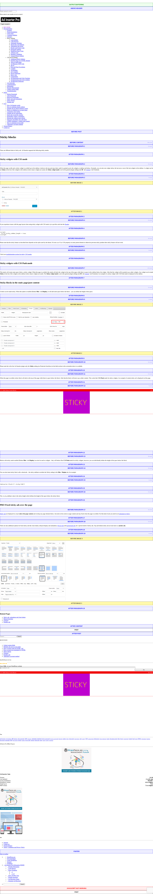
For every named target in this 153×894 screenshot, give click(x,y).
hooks (136, 738)
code (81, 738)
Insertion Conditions (16, 54)
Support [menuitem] (9, 862)
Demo (5, 92)
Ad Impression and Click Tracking (20, 78)
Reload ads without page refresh (16, 118)
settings (32, 740)
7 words (150, 385)
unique (44, 740)
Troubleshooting (11, 91)
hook (133, 738)
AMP (26, 738)
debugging (96, 738)
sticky (41, 740)
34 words (150, 521)
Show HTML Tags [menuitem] (13, 875)
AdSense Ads (14, 52)
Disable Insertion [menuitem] (13, 877)
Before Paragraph (12, 94)
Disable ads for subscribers (14, 113)
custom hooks (91, 738)
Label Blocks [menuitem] (12, 868)
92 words (150, 164)
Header (67, 224)
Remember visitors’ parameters (15, 116)
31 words (150, 287)
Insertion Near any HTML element (20, 60)
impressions (143, 738)
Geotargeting (14, 76)
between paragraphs (54, 738)
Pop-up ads (60, 525)
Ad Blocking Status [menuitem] (13, 879)
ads (13, 738)
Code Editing (14, 40)
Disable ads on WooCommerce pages (17, 108)
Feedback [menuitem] (9, 863)
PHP (11, 740)
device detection (103, 738)
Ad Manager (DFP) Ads (17, 64)
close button (76, 738)
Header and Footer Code (17, 48)
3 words (150, 480)
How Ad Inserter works (13, 105)
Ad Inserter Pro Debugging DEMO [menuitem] (14, 865)
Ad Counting (14, 72)
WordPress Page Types (17, 51)
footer (121, 738)
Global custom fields (13, 89)
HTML (139, 738)
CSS (86, 738)
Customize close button (13, 111)
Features (9, 30)
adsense (16, 738)
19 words (150, 491)
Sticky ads (3, 514)
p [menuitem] (12, 872)
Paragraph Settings (16, 49)
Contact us (6, 127)
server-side (27, 740)
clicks (67, 738)
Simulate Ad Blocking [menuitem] (14, 881)
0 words (150, 177)
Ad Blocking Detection (17, 81)
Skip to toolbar (4, 854)
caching (64, 738)
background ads (70, 525)
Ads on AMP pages (16, 62)
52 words (150, 373)
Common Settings (12, 35)
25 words (150, 468)
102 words (150, 268)
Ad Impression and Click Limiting (20, 80)
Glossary (9, 36)
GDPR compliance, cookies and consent (18, 121)
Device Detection (15, 73)
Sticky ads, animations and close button (15, 617)
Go (144, 669)
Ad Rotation (14, 70)
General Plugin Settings (17, 56)
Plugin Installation (12, 32)
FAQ (5, 103)
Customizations (11, 84)
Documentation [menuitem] (11, 858)
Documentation (8, 29)
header (130, 738)
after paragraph (21, 738)
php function (15, 740)
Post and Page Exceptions (18, 67)
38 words (150, 238)
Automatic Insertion (16, 43)
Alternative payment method (15, 124)
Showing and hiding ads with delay (17, 119)
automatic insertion (36, 738)
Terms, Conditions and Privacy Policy (14, 847)
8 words (150, 250)
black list (60, 738)
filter (119, 738)
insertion (148, 738)
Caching (13, 68)
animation (29, 738)
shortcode (37, 740)
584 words (150, 142)
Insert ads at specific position (15, 115)
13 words (150, 146)
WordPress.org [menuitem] (11, 857)
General (88, 170)
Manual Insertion (8, 619)
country (83, 738)
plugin (19, 740)
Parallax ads (10, 102)
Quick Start (10, 33)
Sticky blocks (11, 100)
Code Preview (15, 41)
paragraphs (7, 740)
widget (47, 740)
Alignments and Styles (17, 46)
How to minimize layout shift (15, 123)
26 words (150, 362)
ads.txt (12, 65)
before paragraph (46, 738)
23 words (150, 220)
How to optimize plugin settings (16, 107)
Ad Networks (11, 83)
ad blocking (3, 738)
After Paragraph (11, 95)
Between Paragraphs (13, 97)
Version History (8, 126)
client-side (71, 738)
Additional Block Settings (18, 59)
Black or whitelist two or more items (17, 110)
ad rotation (8, 738)
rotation (23, 740)
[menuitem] (78, 884)
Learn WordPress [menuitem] (12, 860)
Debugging (10, 86)
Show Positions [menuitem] (12, 870)
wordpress (51, 740)
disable (108, 738)
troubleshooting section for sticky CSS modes (19, 254)
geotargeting (126, 738)
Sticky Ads (14, 75)
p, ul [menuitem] (13, 874)
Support (6, 842)
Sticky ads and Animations (14, 99)
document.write (113, 738)
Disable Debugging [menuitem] (13, 867)
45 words (150, 509)
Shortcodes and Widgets (17, 44)
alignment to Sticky (124, 514)
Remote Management (13, 88)
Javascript (2, 740)
